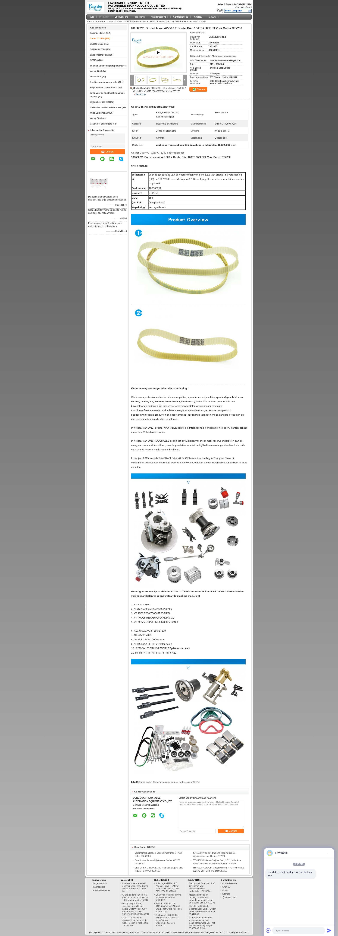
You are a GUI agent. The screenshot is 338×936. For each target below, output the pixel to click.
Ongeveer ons (121, 17)
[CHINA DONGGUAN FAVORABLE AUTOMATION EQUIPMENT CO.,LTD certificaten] (99, 192)
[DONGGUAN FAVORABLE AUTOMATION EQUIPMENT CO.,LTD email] (95, 161)
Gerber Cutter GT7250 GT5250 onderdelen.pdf (157, 152)
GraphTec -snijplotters (101, 124)
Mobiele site (230, 897)
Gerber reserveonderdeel (165, 782)
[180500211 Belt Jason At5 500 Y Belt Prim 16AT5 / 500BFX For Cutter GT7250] (153, 80)
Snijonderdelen (97, 33)
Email (249, 7)
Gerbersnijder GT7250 (189, 782)
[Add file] (268, 930)
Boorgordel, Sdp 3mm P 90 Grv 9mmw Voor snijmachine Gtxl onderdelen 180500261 (202, 887)
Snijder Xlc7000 (98, 49)
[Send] (329, 930)
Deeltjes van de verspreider (104, 82)
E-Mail (225, 890)
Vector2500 (95, 76)
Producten (104, 17)
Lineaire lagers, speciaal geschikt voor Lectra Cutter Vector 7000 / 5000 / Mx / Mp (135, 887)
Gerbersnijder (145, 782)
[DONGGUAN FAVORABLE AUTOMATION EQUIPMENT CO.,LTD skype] (123, 161)
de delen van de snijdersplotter (105, 66)
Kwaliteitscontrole (159, 17)
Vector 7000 (96, 71)
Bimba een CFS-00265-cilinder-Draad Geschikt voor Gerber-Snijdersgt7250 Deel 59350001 (167, 920)
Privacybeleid (95, 932)
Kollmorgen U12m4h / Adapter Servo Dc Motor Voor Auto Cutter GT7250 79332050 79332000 (167, 887)
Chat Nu (239, 7)
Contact (110, 151)
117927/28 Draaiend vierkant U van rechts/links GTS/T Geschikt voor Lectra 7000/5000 (135, 921)
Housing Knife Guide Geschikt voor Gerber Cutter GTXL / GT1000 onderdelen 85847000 (202, 910)
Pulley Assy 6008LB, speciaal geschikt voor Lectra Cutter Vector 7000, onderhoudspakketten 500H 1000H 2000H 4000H (135, 908)
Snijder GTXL (96, 44)
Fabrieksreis (139, 17)
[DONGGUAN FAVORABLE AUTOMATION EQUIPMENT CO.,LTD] (249, 10)
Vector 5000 (96, 118)
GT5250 (94, 60)
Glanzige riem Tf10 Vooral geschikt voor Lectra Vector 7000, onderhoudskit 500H (135, 897)
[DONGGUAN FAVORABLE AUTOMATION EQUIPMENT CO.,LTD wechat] (113, 161)
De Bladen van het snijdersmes (105, 107)
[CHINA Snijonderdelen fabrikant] (96, 6)
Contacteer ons (180, 17)
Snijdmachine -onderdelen (103, 87)
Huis (91, 17)
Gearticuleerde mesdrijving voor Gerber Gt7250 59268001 (168, 897)
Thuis (89, 21)
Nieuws (212, 17)
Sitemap (226, 894)
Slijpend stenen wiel (100, 102)
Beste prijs (141, 94)
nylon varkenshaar (99, 113)
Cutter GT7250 (115, 21)
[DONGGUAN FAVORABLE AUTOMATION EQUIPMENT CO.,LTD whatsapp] (104, 161)
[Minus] (329, 853)
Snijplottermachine (99, 55)
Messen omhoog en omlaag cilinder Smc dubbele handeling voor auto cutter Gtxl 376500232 (202, 899)
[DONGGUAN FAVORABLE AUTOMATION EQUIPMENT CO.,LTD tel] (93, 168)
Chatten (200, 89)
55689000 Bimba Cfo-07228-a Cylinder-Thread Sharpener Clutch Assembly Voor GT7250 (169, 907)
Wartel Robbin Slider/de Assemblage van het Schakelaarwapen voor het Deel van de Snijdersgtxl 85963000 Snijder (202, 922)
